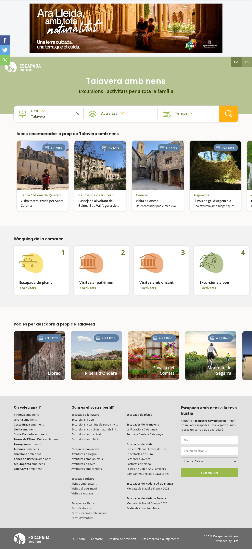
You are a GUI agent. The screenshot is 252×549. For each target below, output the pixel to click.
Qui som (79, 539)
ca (236, 62)
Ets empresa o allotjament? (160, 539)
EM (236, 541)
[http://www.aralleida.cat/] (126, 28)
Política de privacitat (122, 539)
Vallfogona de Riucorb (96, 195)
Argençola (201, 195)
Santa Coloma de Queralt (41, 195)
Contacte (97, 539)
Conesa (142, 195)
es (247, 62)
